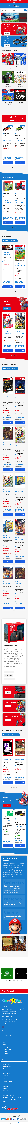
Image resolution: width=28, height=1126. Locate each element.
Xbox (4, 443)
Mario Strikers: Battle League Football (6, 337)
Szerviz (5, 1071)
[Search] (25, 10)
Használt (5, 1053)
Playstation (6, 490)
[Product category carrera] (20, 97)
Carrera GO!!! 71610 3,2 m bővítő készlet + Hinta (8, 831)
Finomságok (6, 1047)
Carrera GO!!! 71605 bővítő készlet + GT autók (20, 831)
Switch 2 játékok (7, 396)
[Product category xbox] (8, 79)
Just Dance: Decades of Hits (7, 269)
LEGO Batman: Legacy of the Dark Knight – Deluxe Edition (8, 403)
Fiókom (5, 1093)
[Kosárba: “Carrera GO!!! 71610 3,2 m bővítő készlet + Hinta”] (8, 845)
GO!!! (8, 826)
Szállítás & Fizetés (7, 1073)
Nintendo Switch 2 (8, 132)
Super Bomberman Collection (20, 450)
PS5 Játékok (18, 581)
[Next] (25, 17)
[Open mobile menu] (1, 5)
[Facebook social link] (3, 1027)
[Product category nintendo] (8, 61)
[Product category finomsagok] (8, 97)
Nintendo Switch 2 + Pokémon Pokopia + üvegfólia (8, 207)
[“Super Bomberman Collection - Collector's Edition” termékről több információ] (8, 561)
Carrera (5, 826)
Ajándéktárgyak (7, 1049)
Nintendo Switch (7, 333)
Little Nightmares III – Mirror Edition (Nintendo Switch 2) (7, 140)
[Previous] (2, 17)
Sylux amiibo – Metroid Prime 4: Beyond (19, 148)
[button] (3, 943)
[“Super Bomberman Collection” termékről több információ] (8, 514)
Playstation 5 (6, 491)
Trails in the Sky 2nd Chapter (19, 543)
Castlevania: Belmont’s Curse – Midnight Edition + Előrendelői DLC (7, 450)
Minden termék (7, 1035)
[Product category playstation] (20, 61)
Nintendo (5, 134)
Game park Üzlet (7, 1066)
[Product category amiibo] (20, 79)
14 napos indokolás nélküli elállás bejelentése (11, 1100)
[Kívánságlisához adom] (10, 127)
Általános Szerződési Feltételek (11, 1095)
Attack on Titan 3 (19, 268)
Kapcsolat (5, 1078)
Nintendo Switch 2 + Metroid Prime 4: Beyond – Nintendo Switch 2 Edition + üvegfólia (20, 208)
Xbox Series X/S (7, 444)
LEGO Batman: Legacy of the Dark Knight (20, 402)
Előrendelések (6, 1056)
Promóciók (5, 1075)
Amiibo (23, 143)
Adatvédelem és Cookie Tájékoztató (12, 1097)
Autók (16, 826)
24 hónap (6, 193)
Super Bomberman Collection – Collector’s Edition (20, 496)
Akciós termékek (7, 1064)
